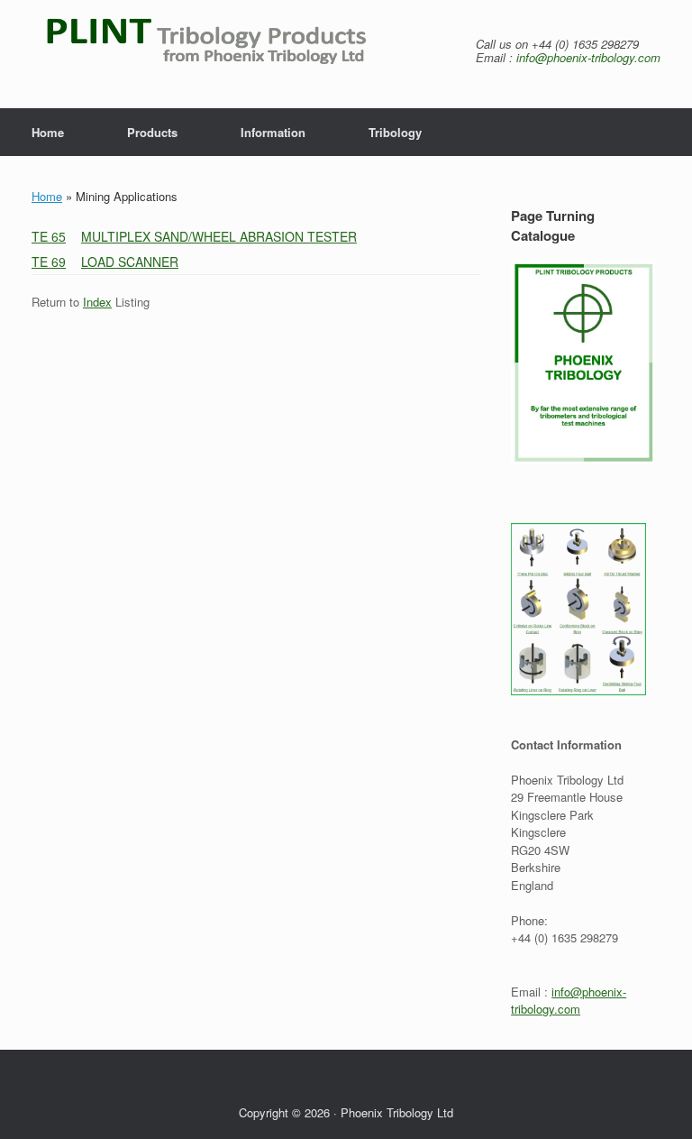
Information (273, 132)
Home (48, 132)
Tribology (395, 132)
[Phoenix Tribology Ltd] (228, 54)
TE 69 (49, 262)
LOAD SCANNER (129, 262)
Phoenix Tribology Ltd (397, 1112)
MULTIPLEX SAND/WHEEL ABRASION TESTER (219, 236)
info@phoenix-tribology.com (588, 57)
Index (97, 301)
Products (152, 132)
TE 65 (49, 236)
